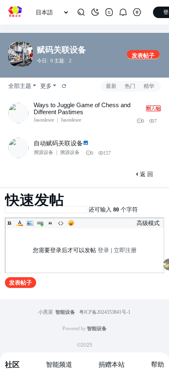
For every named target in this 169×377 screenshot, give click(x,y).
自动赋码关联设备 (58, 143)
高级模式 (148, 223)
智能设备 (65, 312)
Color (20, 223)
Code (61, 223)
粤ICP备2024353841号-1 (104, 312)
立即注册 (125, 250)
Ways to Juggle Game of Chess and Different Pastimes (82, 108)
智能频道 (59, 364)
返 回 (146, 174)
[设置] (137, 12)
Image (30, 223)
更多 (46, 86)
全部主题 (19, 86)
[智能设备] (15, 12)
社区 (12, 365)
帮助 (157, 364)
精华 (149, 86)
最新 (111, 86)
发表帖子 (143, 56)
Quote (50, 223)
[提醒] (123, 12)
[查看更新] (63, 86)
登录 (103, 250)
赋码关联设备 (61, 49)
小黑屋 (45, 312)
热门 (130, 86)
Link (40, 223)
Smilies (71, 223)
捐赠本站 (111, 364)
